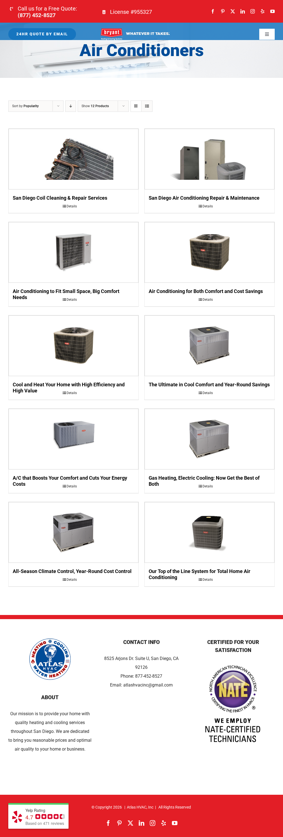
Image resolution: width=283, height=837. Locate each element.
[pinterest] (223, 11)
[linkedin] (242, 11)
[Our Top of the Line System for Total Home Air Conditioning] (209, 532)
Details (72, 206)
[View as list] (147, 106)
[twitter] (232, 11)
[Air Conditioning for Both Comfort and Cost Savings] (209, 252)
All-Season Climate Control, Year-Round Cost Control (72, 571)
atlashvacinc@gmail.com (148, 685)
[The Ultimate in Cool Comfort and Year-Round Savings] (209, 345)
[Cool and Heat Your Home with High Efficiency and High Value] (73, 345)
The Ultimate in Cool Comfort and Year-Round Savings (209, 384)
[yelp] (262, 11)
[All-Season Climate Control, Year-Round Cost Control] (73, 532)
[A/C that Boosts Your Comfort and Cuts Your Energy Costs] (73, 439)
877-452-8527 (148, 676)
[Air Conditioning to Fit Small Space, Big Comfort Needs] (73, 252)
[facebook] (213, 11)
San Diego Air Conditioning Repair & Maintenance (204, 198)
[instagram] (252, 11)
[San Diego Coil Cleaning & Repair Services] (73, 159)
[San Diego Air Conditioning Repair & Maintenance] (209, 159)
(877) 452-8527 (37, 15)
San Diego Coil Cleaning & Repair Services (60, 198)
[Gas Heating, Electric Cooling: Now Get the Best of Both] (209, 439)
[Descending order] (70, 106)
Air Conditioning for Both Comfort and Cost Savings (206, 291)
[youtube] (272, 11)
